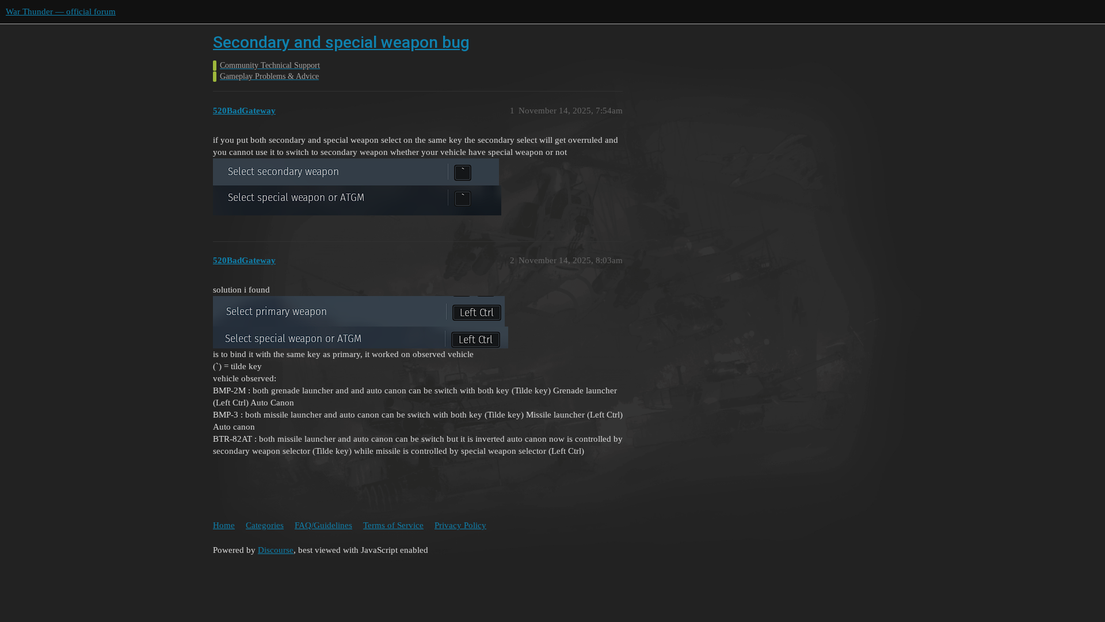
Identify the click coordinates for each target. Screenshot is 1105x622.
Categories (265, 525)
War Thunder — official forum (61, 11)
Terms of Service (393, 525)
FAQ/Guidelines (323, 525)
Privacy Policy (460, 525)
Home (224, 525)
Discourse (276, 550)
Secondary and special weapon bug (341, 42)
